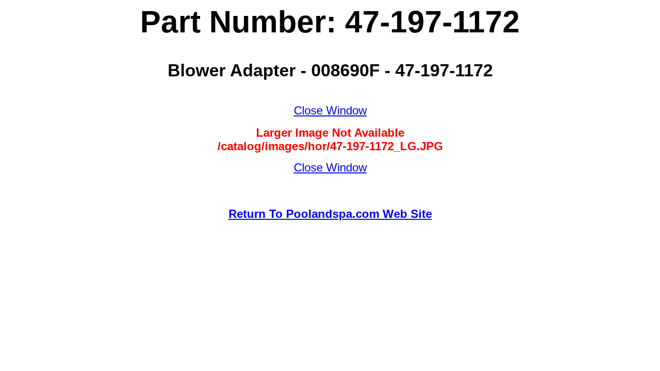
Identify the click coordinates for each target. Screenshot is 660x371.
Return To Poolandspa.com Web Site (330, 213)
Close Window (330, 110)
